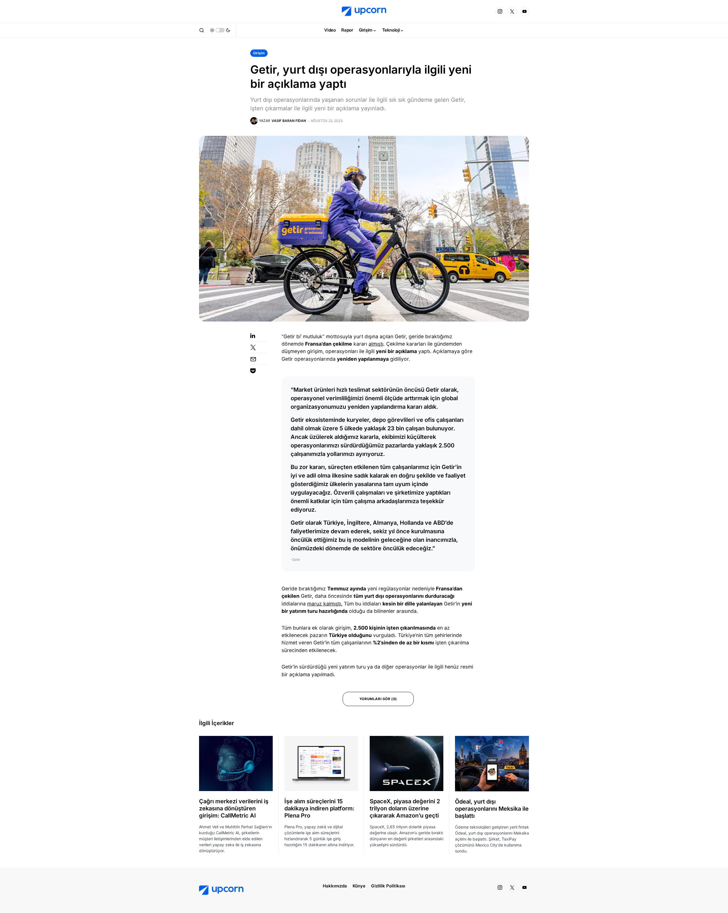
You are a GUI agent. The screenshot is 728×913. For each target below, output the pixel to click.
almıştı (376, 344)
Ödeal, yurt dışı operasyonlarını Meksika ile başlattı (492, 808)
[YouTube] (524, 11)
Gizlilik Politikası (388, 886)
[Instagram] (499, 11)
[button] (201, 30)
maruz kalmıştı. (324, 604)
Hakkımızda (335, 886)
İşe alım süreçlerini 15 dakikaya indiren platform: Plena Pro (319, 808)
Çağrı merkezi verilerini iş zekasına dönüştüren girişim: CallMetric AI (233, 808)
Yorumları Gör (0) (378, 699)
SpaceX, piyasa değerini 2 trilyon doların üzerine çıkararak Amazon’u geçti (405, 808)
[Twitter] (512, 11)
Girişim (259, 53)
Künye (359, 886)
